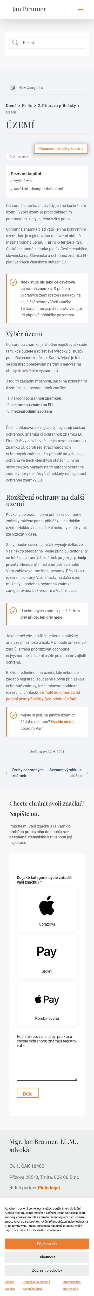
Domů (11, 105)
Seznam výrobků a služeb (65, 773)
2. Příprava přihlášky (57, 105)
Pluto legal (49, 1187)
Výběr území (23, 181)
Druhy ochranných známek (28, 773)
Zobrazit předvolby (47, 1270)
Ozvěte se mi (62, 721)
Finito (27, 105)
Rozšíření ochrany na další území (38, 189)
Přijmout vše (47, 1244)
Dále (28, 1094)
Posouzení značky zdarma (61, 148)
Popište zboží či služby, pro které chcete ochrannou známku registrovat (47, 1041)
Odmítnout (47, 1257)
